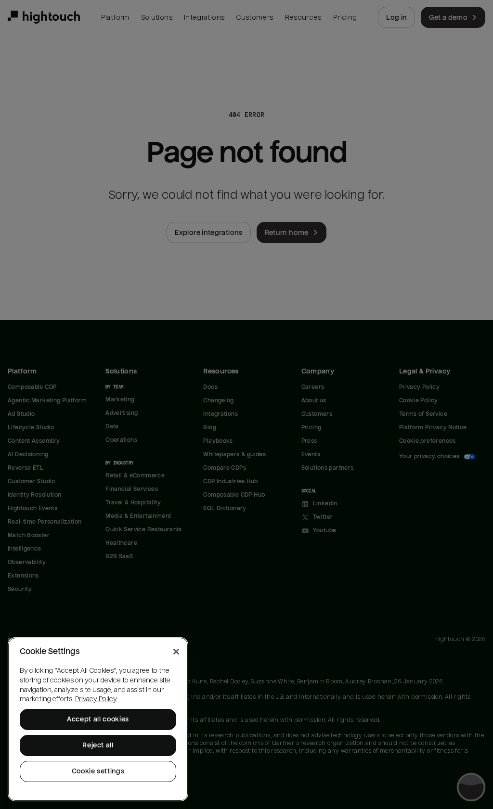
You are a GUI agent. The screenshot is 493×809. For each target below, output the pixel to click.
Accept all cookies (98, 719)
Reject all (98, 745)
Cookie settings (98, 771)
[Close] (176, 651)
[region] (98, 719)
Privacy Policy (96, 699)
